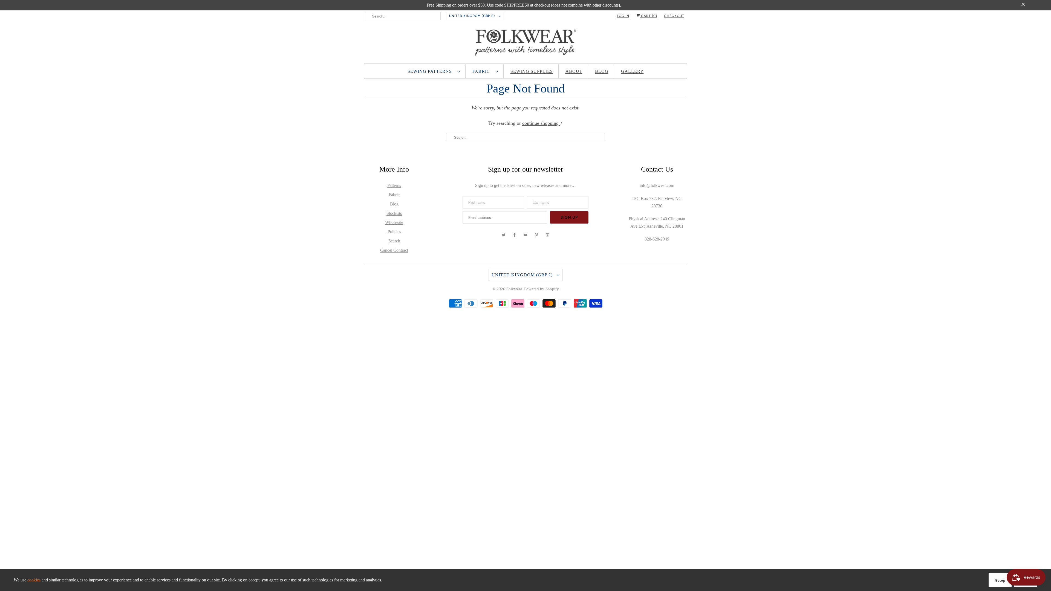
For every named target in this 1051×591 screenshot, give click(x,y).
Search (394, 241)
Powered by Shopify (541, 289)
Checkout (674, 16)
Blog (601, 71)
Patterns (394, 185)
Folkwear (514, 289)
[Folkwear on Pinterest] (536, 235)
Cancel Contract (394, 250)
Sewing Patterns (431, 71)
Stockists (394, 213)
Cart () (648, 16)
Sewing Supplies (531, 71)
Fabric (482, 71)
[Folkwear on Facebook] (514, 235)
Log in (623, 16)
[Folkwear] (525, 44)
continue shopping (541, 123)
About (573, 71)
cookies (34, 580)
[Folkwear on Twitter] (503, 235)
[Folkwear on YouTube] (525, 235)
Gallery (632, 71)
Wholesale (394, 222)
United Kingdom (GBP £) (472, 16)
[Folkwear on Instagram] (547, 235)
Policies (394, 231)
